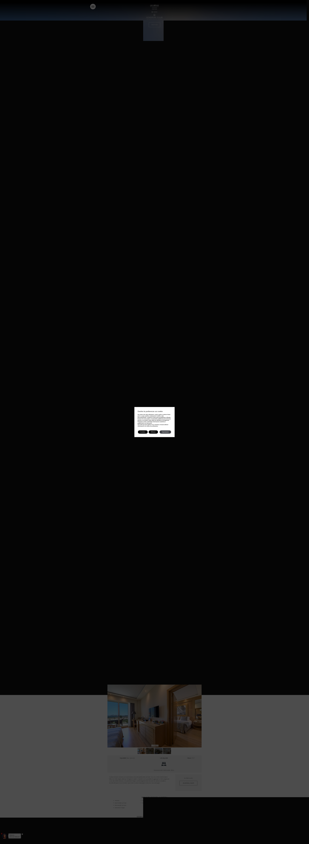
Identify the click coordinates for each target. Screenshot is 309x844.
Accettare (142, 432)
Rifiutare (153, 432)
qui (144, 424)
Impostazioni (165, 432)
